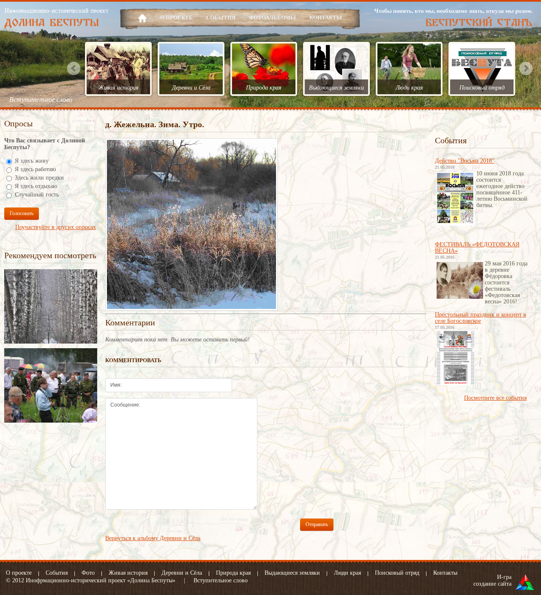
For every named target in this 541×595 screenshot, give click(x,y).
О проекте (176, 17)
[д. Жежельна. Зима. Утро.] (191, 143)
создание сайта (492, 584)
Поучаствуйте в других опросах (55, 227)
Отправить (317, 524)
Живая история (118, 88)
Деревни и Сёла (191, 88)
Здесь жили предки (39, 178)
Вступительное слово (40, 99)
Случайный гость (37, 194)
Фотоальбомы (272, 17)
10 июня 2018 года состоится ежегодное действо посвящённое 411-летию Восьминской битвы (501, 189)
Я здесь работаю (35, 169)
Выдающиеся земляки (336, 88)
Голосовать (21, 213)
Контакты (325, 17)
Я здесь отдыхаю (36, 186)
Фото (88, 573)
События (220, 17)
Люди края (409, 88)
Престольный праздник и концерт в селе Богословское (480, 317)
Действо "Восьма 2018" (465, 161)
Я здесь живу (32, 161)
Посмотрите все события (495, 398)
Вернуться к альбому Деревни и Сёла (152, 538)
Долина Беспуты (56, 18)
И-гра (504, 577)
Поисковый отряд (482, 88)
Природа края (263, 88)
